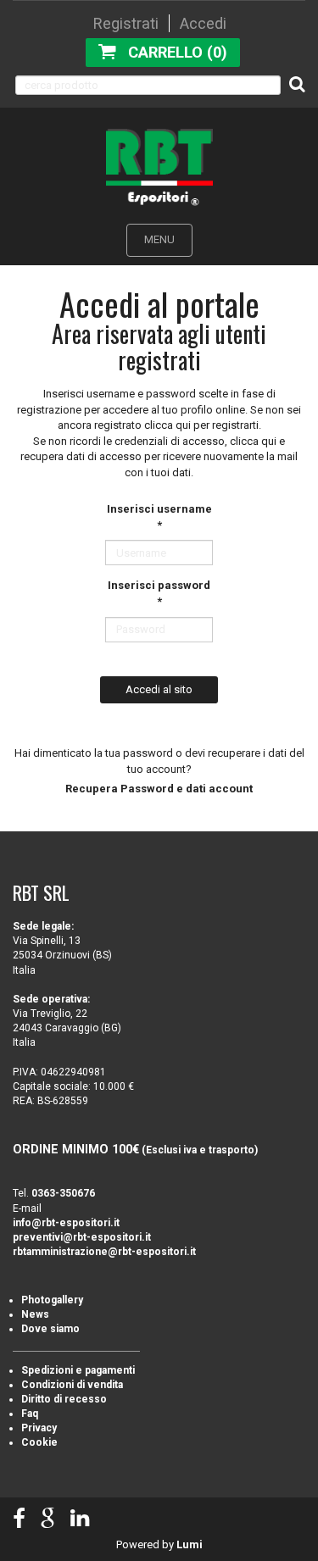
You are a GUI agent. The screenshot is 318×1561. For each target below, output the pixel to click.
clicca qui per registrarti (201, 425)
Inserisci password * (159, 593)
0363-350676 (63, 1193)
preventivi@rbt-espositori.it (82, 1237)
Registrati (126, 23)
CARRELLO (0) (177, 52)
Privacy (39, 1428)
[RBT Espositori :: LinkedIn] (79, 1519)
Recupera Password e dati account (159, 788)
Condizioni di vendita (72, 1385)
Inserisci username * (159, 517)
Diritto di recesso (64, 1399)
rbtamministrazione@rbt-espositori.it (104, 1252)
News (35, 1314)
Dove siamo (50, 1329)
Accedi (203, 23)
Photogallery (52, 1300)
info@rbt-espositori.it (66, 1223)
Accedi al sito (159, 689)
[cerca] (297, 83)
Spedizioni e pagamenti (78, 1370)
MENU (159, 239)
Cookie (39, 1442)
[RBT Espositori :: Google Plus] (48, 1519)
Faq (29, 1413)
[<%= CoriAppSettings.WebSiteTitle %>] (159, 166)
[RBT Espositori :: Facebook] (19, 1519)
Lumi (189, 1544)
